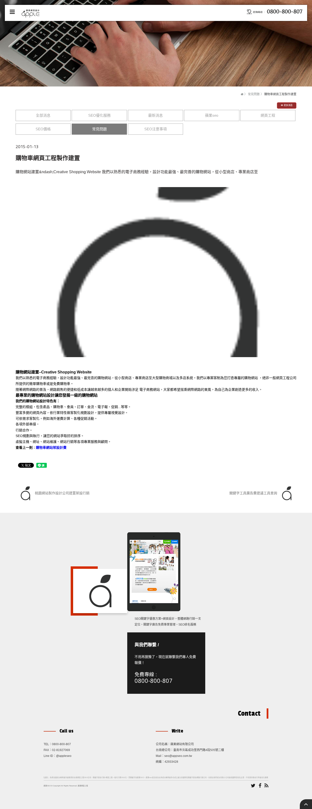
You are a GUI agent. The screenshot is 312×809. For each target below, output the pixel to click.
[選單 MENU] (12, 12)
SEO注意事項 (155, 129)
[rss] (266, 786)
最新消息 (155, 115)
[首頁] (242, 94)
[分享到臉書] (260, 786)
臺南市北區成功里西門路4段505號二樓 (198, 750)
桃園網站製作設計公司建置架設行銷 (61, 493)
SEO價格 (43, 129)
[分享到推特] (253, 786)
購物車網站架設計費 (51, 447)
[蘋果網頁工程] (31, 13)
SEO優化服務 (99, 115)
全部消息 (43, 115)
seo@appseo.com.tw (178, 756)
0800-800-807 (154, 680)
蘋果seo (211, 115)
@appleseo (63, 756)
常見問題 (254, 94)
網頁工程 (268, 115)
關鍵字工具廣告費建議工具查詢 (253, 493)
